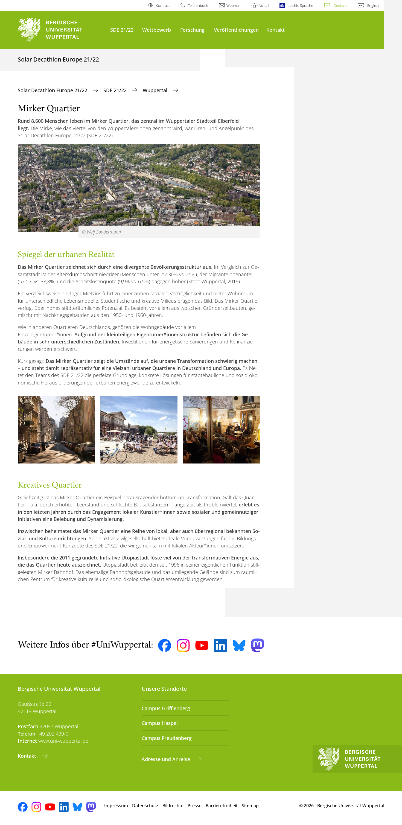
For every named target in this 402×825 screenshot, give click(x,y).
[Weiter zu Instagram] (183, 645)
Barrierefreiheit (222, 806)
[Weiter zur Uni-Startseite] (61, 30)
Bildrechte (172, 806)
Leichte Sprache (300, 5)
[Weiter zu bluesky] (239, 645)
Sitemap (250, 806)
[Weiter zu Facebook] (164, 645)
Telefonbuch (198, 5)
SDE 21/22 (121, 29)
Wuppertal (156, 90)
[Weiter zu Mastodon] (257, 645)
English (373, 5)
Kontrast (162, 5)
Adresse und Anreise (166, 759)
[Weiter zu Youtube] (201, 645)
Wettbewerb (156, 29)
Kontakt (275, 29)
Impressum (116, 806)
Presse (195, 806)
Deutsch (340, 5)
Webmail (233, 5)
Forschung (192, 29)
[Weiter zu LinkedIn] (220, 645)
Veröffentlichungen (236, 29)
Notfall (264, 5)
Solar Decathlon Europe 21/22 (53, 90)
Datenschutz (145, 806)
